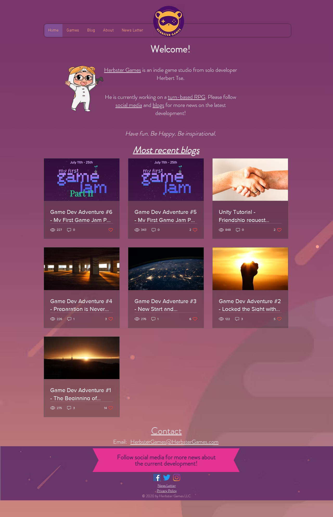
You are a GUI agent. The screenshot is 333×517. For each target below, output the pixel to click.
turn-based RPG (186, 97)
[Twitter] (166, 477)
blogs (158, 105)
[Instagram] (176, 477)
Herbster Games (122, 70)
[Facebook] (157, 477)
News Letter (167, 485)
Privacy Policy (167, 490)
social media (129, 105)
